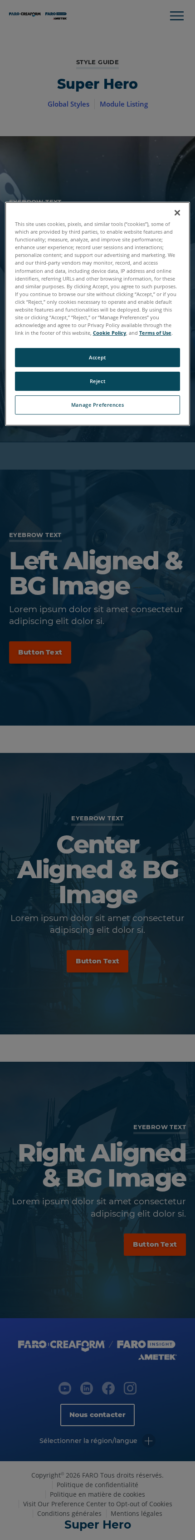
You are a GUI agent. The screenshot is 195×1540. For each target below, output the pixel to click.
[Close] (177, 213)
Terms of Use (155, 332)
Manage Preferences (97, 404)
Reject (97, 381)
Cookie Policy (109, 332)
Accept (97, 357)
